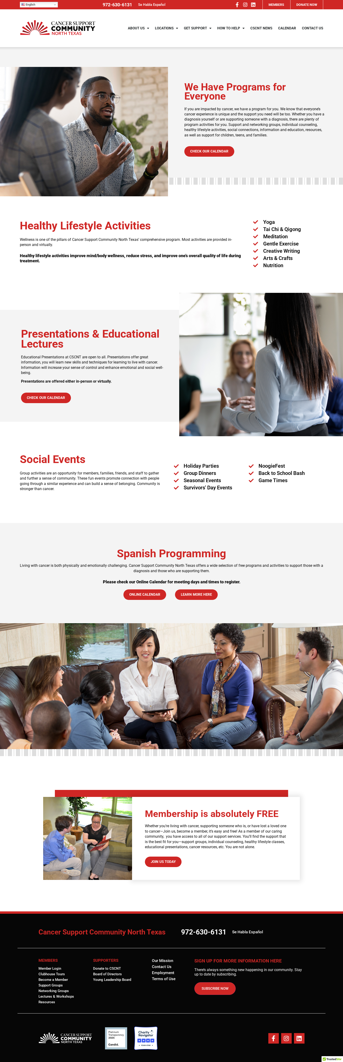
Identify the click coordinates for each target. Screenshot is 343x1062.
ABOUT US (136, 28)
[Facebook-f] (237, 5)
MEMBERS (276, 5)
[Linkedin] (253, 5)
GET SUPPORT (195, 28)
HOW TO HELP (228, 28)
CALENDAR (287, 28)
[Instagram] (245, 5)
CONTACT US (312, 28)
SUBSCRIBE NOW (215, 988)
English (30, 4)
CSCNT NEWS (261, 28)
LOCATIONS (164, 28)
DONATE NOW (306, 5)
